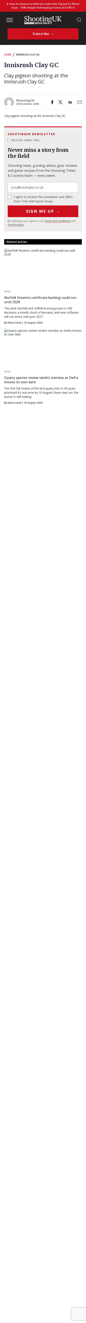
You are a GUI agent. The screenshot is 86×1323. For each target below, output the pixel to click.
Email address (43, 187)
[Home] (43, 20)
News (7, 291)
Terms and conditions (57, 221)
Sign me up (43, 211)
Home (7, 54)
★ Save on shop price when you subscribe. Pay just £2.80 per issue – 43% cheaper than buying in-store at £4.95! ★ (43, 5)
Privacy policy (16, 224)
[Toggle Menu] (9, 20)
